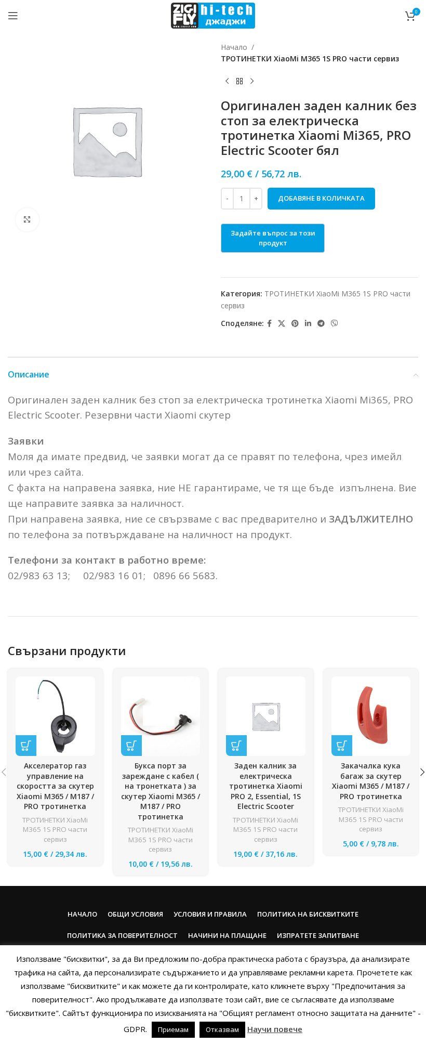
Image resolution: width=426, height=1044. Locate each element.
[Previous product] (227, 81)
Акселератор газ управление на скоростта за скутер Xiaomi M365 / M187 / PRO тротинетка (55, 786)
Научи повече (274, 1029)
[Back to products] (239, 81)
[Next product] (252, 81)
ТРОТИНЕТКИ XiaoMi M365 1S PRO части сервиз (310, 58)
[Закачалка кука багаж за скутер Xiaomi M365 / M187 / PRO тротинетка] (371, 716)
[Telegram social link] (321, 324)
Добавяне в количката (321, 198)
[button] (26, 745)
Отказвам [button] (222, 1029)
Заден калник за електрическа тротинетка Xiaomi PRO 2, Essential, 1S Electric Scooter (265, 786)
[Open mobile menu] (13, 15)
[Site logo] (213, 15)
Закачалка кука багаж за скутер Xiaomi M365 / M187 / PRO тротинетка (370, 781)
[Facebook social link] (269, 324)
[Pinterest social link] (295, 324)
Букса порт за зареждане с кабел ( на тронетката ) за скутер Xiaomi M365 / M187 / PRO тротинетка (160, 791)
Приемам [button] (173, 1029)
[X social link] (281, 324)
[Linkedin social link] (308, 324)
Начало (234, 47)
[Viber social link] (334, 324)
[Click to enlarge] (27, 219)
